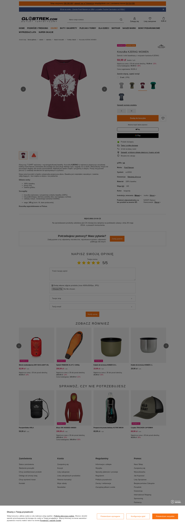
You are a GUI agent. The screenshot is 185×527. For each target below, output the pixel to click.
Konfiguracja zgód (138, 516)
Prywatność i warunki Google (50, 520)
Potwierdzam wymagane (110, 516)
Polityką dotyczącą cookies (64, 516)
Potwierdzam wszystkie (165, 516)
